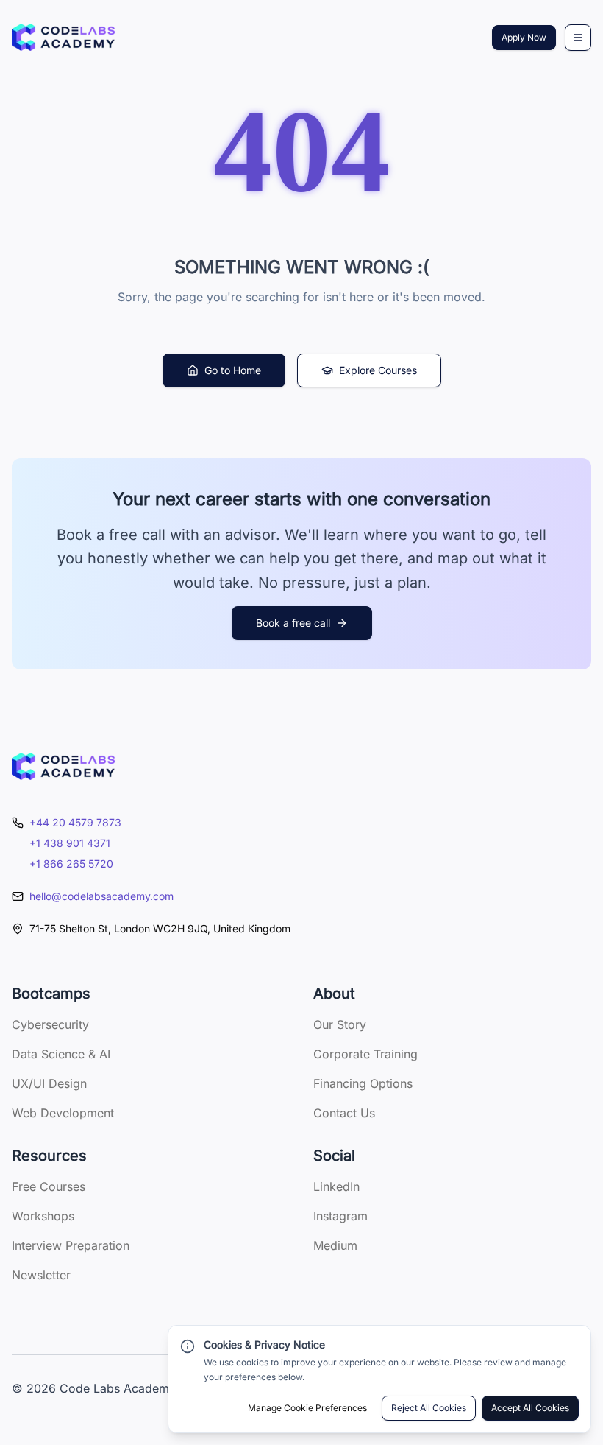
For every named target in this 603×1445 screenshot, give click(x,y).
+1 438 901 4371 (69, 843)
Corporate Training (365, 1054)
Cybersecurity (50, 1024)
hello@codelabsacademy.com (101, 896)
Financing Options (363, 1083)
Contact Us (344, 1112)
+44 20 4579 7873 (75, 822)
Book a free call (293, 622)
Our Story (339, 1024)
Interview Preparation (70, 1245)
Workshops (43, 1216)
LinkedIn (336, 1186)
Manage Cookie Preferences (307, 1407)
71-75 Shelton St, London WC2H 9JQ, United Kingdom (159, 928)
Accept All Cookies (530, 1407)
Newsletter (41, 1275)
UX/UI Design (49, 1083)
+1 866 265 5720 (71, 863)
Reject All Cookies (428, 1407)
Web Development (63, 1112)
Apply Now (524, 37)
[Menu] (578, 37)
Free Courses (48, 1186)
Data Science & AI (61, 1054)
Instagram (340, 1216)
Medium (335, 1245)
